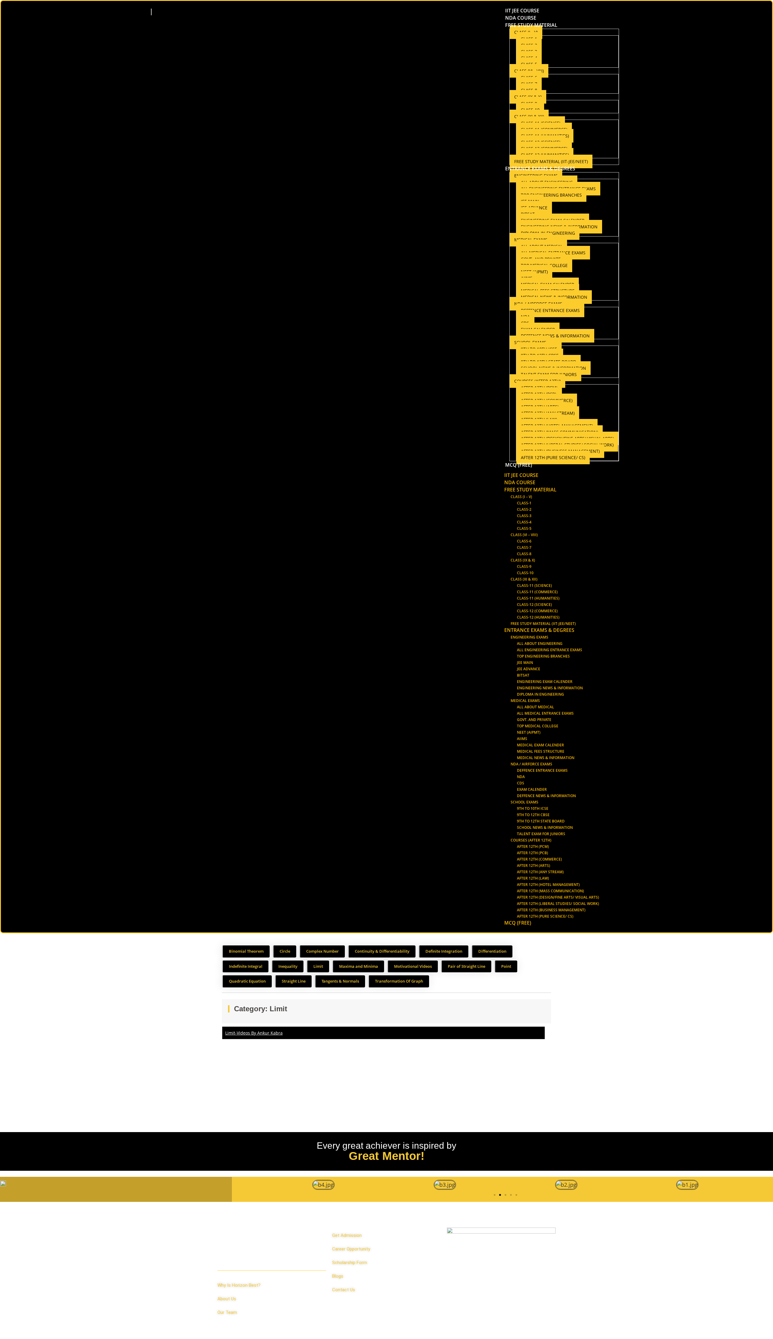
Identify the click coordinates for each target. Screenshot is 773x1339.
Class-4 (524, 522)
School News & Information (545, 827)
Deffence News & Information (555, 336)
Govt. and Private (534, 719)
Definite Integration (443, 951)
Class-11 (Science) (534, 585)
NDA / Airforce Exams (531, 764)
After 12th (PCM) (533, 846)
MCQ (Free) (518, 465)
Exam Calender (532, 789)
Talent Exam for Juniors (541, 833)
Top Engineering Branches (551, 195)
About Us (226, 1299)
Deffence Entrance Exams (550, 310)
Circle (285, 951)
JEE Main (525, 662)
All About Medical (535, 707)
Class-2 (524, 509)
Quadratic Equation (247, 981)
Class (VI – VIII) (524, 534)
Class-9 (524, 566)
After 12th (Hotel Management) (548, 884)
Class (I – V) (521, 496)
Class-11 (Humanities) (538, 598)
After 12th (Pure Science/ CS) (553, 457)
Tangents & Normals (340, 981)
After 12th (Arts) (533, 865)
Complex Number (322, 951)
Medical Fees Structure (540, 751)
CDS (520, 783)
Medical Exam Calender (540, 745)
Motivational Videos (413, 966)
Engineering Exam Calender (545, 681)
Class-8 (524, 553)
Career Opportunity (351, 1249)
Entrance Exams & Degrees (540, 168)
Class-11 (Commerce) (537, 591)
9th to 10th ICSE (532, 808)
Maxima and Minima (358, 966)
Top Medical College (537, 726)
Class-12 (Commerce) (537, 610)
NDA (521, 776)
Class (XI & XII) (524, 579)
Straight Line (294, 981)
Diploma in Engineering (540, 694)
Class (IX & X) (523, 560)
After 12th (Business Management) (551, 910)
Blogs (337, 1276)
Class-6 (524, 541)
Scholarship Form (349, 1262)
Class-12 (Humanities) (538, 617)
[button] (495, 1195)
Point (506, 966)
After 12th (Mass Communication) (550, 890)
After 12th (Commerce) (539, 859)
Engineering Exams (529, 637)
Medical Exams (525, 700)
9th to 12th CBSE (533, 814)
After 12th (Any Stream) (540, 871)
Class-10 (525, 572)
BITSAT (523, 675)
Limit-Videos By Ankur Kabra (254, 1033)
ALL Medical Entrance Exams (545, 713)
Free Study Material (531, 25)
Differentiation (492, 951)
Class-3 (524, 515)
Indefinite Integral (245, 966)
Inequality (287, 966)
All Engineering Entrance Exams (549, 649)
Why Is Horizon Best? (239, 1285)
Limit (318, 966)
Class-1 (524, 503)
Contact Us (343, 1289)
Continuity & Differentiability (382, 951)
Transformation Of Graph (399, 981)
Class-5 (524, 528)
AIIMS (522, 738)
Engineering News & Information (550, 687)
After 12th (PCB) (532, 852)
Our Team (227, 1312)
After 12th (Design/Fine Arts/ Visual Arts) (558, 897)
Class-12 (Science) (534, 604)
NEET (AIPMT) (528, 732)
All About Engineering (540, 643)
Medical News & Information (545, 757)
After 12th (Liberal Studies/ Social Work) (558, 903)
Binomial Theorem (246, 951)
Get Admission (347, 1235)
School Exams (524, 802)
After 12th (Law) (533, 878)
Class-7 (524, 547)
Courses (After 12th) (531, 840)
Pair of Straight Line (466, 966)
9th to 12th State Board (541, 821)
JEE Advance (528, 668)
